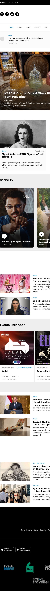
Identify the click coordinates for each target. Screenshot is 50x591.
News (28, 27)
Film (45, 27)
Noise (35, 275)
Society (37, 27)
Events (19, 27)
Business (36, 485)
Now (11, 27)
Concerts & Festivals (24, 368)
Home (35, 419)
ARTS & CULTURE (39, 463)
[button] (2, 39)
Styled (4, 151)
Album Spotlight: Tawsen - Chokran (17, 243)
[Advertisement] (39, 262)
